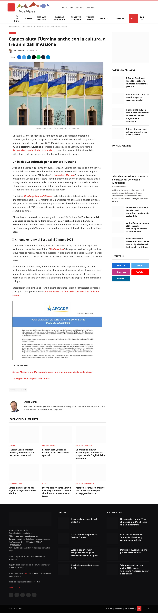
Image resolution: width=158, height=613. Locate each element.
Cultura (12, 33)
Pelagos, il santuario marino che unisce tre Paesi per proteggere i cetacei (90, 490)
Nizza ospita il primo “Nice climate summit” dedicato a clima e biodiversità (134, 522)
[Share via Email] (34, 57)
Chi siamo (108, 609)
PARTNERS (79, 7)
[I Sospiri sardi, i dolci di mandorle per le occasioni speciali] (57, 434)
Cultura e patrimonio (59, 18)
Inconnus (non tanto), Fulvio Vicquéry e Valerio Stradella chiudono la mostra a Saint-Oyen (56, 492)
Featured (22, 390)
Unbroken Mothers (65, 174)
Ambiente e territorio (76, 18)
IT (132, 18)
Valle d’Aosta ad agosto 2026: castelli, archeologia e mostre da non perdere (137, 227)
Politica (12, 446)
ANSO (27, 573)
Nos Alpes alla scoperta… (85, 484)
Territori (103, 18)
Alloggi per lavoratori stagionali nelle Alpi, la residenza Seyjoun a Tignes (84, 552)
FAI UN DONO (67, 7)
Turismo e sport (90, 18)
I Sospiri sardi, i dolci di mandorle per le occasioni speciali (55, 452)
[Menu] (11, 7)
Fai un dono (17, 18)
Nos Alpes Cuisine (49, 446)
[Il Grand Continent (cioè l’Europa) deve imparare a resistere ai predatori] (24, 434)
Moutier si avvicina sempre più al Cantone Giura (133, 551)
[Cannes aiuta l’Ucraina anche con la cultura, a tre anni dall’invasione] (56, 125)
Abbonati (118, 609)
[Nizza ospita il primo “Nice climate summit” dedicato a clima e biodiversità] (112, 523)
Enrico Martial (19, 50)
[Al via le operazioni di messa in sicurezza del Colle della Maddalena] (130, 162)
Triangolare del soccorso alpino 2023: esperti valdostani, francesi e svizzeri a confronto (134, 569)
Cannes (13, 390)
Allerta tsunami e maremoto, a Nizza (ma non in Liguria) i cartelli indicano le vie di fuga (137, 242)
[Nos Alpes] (33, 7)
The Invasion (57, 249)
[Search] (148, 7)
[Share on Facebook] (19, 57)
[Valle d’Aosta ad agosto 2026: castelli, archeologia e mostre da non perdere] (118, 227)
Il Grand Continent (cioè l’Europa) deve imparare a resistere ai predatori (22, 452)
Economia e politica (41, 18)
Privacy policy (14, 587)
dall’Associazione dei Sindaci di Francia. (32, 150)
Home (11, 26)
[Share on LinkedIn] (29, 57)
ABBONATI (90, 7)
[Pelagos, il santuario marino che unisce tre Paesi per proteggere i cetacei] (91, 472)
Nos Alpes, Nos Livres (84, 446)
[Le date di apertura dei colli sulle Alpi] (63, 523)
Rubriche (120, 18)
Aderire (28, 18)
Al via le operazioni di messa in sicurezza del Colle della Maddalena (130, 179)
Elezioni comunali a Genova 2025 (85, 566)
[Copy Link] (43, 57)
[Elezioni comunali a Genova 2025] (63, 569)
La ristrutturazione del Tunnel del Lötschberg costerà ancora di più (131, 537)
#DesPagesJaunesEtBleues (38, 196)
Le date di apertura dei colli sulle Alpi (84, 520)
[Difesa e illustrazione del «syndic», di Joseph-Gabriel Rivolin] (24, 472)
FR (139, 609)
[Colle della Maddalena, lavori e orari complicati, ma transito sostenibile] (118, 211)
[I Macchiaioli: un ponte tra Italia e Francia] (63, 538)
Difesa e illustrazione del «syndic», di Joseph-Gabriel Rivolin (23, 490)
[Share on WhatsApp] (38, 57)
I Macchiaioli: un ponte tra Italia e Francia (84, 536)
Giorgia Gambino (120, 186)
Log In (142, 18)
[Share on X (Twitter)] (24, 57)
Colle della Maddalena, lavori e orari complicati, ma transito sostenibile (137, 211)
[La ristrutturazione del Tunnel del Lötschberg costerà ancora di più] (112, 538)
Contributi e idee (15, 484)
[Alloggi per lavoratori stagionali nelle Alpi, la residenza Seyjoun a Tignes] (63, 554)
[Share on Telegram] (48, 57)
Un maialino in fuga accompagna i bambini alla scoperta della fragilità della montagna (90, 454)
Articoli (16, 26)
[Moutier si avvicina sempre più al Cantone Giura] (112, 554)
